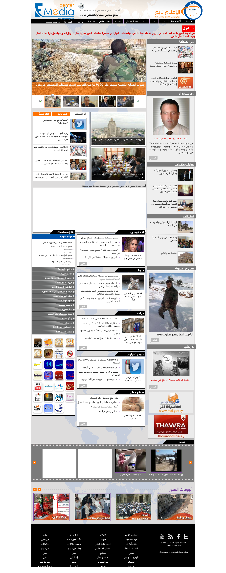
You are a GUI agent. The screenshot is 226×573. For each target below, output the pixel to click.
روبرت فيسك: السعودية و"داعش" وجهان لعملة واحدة (163, 58)
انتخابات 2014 (131, 542)
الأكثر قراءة (62, 108)
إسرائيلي (74, 551)
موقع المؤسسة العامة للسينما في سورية (55, 249)
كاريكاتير (189, 340)
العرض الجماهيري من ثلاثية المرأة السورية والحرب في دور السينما (100, 237)
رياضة (73, 555)
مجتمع (140, 307)
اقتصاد (131, 555)
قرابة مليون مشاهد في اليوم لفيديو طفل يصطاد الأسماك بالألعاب (100, 285)
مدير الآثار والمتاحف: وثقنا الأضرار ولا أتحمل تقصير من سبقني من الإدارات (164, 197)
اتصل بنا (74, 560)
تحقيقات (188, 210)
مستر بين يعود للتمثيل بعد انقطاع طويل (100, 231)
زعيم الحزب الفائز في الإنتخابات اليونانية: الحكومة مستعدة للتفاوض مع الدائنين (51, 130)
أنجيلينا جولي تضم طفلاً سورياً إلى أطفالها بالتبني (100, 325)
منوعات (140, 264)
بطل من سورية (184, 262)
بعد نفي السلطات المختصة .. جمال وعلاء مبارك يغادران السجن (52, 155)
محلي (131, 547)
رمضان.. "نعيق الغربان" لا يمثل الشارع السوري (165, 165)
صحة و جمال (137, 386)
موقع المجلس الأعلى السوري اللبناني (57, 236)
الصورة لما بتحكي (103, 538)
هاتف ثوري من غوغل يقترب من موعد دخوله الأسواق (99, 366)
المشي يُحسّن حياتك (109, 405)
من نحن (102, 560)
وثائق (45, 529)
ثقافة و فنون (137, 226)
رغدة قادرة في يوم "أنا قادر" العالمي (164, 232)
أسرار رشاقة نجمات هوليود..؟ (105, 400)
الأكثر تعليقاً (44, 108)
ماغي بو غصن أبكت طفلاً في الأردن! (102, 251)
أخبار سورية (45, 542)
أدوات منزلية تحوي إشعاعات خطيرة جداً (101, 332)
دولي (45, 547)
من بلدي (45, 533)
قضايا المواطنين (102, 542)
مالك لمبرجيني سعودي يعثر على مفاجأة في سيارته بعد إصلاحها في (99, 278)
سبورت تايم (45, 555)
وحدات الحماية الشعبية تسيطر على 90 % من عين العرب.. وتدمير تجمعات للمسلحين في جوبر (51, 171)
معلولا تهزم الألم (169, 246)
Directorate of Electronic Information (173, 546)
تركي (45, 551)
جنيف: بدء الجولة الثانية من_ (168, 26)
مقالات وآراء (186, 87)
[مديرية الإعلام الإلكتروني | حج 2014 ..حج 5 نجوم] (130, 455)
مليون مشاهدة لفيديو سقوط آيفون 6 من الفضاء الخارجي (100, 293)
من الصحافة (186, 35)
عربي (74, 547)
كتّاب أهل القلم (74, 533)
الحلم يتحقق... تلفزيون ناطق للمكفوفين (100, 373)
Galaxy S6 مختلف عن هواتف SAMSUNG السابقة (99, 355)
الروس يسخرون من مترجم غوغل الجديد (101, 361)
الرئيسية (74, 529)
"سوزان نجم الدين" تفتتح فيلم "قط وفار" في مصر (100, 244)
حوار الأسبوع (131, 533)
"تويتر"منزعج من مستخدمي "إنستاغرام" (55, 115)
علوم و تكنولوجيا (135, 348)
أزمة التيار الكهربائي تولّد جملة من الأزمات (163, 217)
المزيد (82, 257)
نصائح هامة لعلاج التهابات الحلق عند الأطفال (98, 396)
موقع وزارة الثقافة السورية (61, 240)
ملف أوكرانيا (131, 538)
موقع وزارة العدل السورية (62, 255)
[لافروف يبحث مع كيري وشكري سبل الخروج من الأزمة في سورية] (118, 138)
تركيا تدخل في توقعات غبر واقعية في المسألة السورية (51, 142)
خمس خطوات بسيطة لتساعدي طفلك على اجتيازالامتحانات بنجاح (99, 271)
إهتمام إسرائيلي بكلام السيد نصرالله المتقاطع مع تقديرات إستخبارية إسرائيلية (164, 75)
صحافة (131, 560)
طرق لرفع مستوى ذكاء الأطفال (104, 391)
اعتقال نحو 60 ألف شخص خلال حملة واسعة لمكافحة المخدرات (102, 318)
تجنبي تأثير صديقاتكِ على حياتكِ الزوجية (100, 312)
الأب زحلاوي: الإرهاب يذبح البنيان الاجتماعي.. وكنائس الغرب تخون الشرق (165, 182)
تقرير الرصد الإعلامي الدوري (74, 564)
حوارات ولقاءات (184, 158)
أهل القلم (131, 564)
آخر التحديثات (80, 108)
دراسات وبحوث (45, 560)
